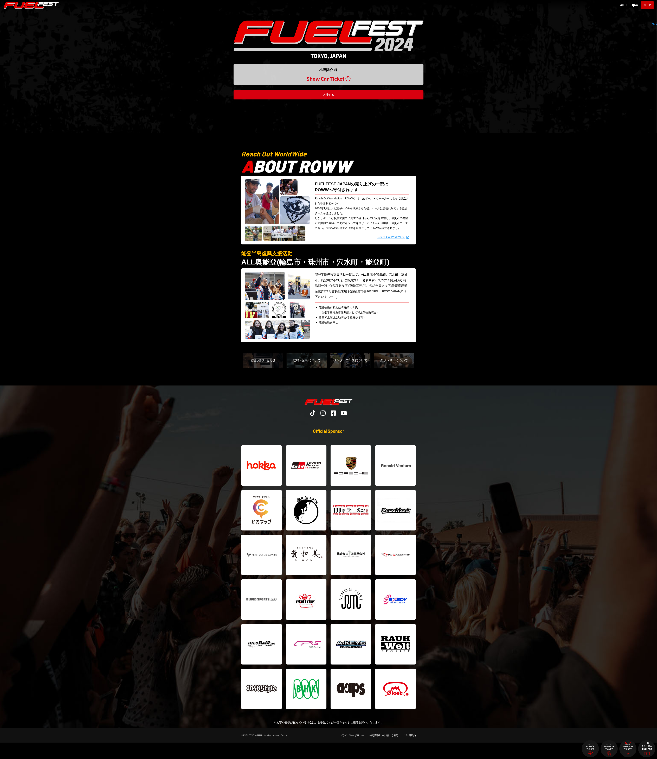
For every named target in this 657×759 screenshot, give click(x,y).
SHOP (647, 5)
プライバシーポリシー (352, 735)
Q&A (635, 5)
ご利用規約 (410, 735)
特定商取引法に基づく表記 (384, 735)
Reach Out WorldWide (391, 237)
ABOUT (624, 5)
